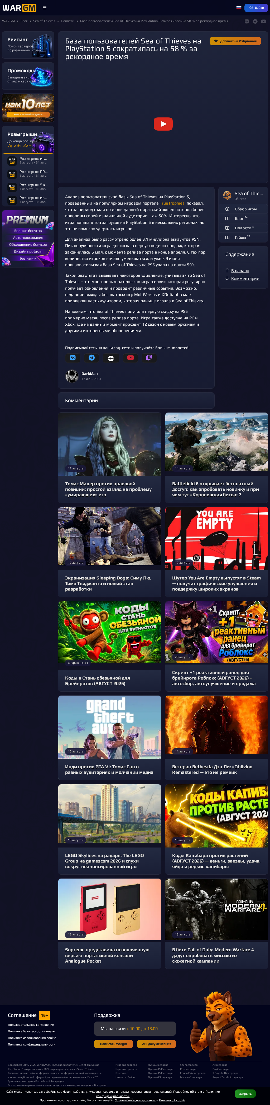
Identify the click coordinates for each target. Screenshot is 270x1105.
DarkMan (89, 373)
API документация (156, 1044)
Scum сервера (188, 1064)
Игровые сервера (126, 1064)
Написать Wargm (113, 1044)
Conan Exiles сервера (192, 1072)
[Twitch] (149, 358)
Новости (120, 1077)
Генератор (121, 1072)
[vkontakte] (72, 358)
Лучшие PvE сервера (160, 1072)
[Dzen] (111, 358)
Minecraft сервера (191, 1077)
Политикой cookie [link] (172, 1100)
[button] (44, 7)
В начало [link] (240, 270)
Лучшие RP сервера (160, 1077)
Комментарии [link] (245, 278)
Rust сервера (188, 1069)
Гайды (131, 1077)
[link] (163, 124)
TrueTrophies (172, 203)
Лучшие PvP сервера (160, 1069)
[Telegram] (91, 358)
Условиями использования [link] (135, 1100)
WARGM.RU (44, 1064)
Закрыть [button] (245, 1094)
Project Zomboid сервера (227, 1077)
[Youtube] (130, 358)
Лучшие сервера (158, 1064)
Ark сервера (220, 1064)
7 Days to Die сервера (225, 1072)
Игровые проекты (126, 1069)
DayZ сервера (221, 1069)
